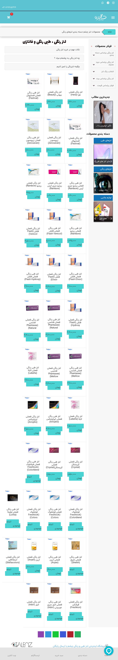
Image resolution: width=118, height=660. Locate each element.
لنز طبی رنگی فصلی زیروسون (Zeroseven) (33, 140)
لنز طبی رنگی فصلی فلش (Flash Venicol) (54, 231)
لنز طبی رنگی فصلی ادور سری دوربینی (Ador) (54, 604)
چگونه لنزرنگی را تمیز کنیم (68, 66)
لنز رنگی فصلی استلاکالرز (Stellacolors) (13, 560)
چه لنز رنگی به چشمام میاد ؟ (67, 58)
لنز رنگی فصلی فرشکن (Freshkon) (75, 604)
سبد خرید (59, 655)
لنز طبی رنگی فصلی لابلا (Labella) (33, 370)
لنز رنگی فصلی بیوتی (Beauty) (54, 94)
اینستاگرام (35, 655)
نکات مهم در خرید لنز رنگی (68, 49)
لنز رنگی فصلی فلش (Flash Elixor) (54, 277)
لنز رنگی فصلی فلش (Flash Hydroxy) (75, 322)
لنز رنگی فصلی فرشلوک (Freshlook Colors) (33, 513)
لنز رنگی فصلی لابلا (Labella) (75, 418)
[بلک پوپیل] (103, 183)
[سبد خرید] (8, 17)
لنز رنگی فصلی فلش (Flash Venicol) (33, 231)
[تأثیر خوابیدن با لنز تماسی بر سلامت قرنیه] (103, 115)
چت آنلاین (12, 655)
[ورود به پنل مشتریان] (4, 17)
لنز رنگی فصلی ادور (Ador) (33, 603)
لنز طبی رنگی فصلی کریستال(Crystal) (54, 464)
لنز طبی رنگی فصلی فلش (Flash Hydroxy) (32, 276)
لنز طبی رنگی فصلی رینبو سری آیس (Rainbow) (75, 185)
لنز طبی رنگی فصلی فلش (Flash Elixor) (75, 276)
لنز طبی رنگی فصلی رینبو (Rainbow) (75, 231)
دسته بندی (82, 655)
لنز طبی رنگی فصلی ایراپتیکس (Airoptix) (54, 419)
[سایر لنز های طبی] (103, 154)
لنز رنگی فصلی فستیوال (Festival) (75, 141)
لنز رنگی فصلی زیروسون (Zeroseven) (54, 140)
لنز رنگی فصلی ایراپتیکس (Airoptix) (32, 419)
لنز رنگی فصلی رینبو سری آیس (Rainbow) (54, 185)
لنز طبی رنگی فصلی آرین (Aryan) (55, 560)
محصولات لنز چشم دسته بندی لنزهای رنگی (81, 31)
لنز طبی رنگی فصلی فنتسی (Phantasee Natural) (54, 323)
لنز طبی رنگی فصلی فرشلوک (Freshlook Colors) (54, 513)
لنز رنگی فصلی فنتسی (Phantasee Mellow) (54, 372)
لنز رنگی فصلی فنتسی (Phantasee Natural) (32, 324)
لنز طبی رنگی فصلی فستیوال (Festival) (33, 95)
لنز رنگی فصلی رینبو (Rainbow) (33, 184)
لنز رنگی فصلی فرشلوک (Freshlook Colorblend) (75, 513)
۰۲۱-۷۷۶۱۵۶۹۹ (9, 7)
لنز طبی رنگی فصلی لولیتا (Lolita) (13, 512)
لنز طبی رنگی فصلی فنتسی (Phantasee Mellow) (75, 372)
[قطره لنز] (103, 211)
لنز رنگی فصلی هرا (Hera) (75, 94)
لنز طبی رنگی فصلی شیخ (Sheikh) (76, 560)
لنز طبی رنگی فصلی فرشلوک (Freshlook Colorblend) (33, 466)
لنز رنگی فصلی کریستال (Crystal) (75, 464)
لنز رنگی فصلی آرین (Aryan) (33, 558)
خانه (110, 31)
